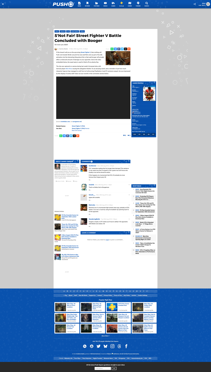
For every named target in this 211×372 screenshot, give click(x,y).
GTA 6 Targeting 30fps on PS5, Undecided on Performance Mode (145, 251)
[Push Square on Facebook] (126, 346)
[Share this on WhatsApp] (112, 49)
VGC (128, 358)
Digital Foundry (97, 358)
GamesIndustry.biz (137, 358)
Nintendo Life (68, 358)
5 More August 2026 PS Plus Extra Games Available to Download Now (70, 236)
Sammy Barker (63, 49)
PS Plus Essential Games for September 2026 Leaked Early (70, 216)
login (107, 240)
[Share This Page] (195, 4)
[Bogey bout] (118, 58)
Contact (99, 295)
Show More (105, 336)
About (70, 295)
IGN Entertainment (95, 354)
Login (200, 5)
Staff (75, 295)
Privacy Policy (108, 295)
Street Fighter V (86, 52)
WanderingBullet (94, 219)
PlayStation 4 (135, 91)
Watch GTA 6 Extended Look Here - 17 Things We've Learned (144, 224)
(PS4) (78, 126)
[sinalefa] (84, 189)
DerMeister (92, 166)
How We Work (83, 295)
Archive (134, 295)
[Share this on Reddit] (128, 49)
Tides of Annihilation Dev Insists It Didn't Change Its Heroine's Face (145, 244)
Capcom (62, 31)
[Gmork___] (84, 200)
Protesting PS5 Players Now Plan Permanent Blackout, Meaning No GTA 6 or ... (145, 198)
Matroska (92, 205)
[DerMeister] (84, 171)
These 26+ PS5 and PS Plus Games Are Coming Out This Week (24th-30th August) (70, 225)
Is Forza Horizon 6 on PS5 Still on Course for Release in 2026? (145, 231)
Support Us (92, 295)
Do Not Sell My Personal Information (129, 354)
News (56, 31)
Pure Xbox (77, 358)
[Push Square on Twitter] (99, 346)
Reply (75, 181)
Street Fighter (74, 31)
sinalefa (91, 185)
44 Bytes (108, 354)
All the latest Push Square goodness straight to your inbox (105, 365)
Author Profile (60, 181)
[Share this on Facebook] (118, 49)
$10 (153, 134)
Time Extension (86, 358)
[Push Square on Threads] (119, 346)
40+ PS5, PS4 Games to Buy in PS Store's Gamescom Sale (70, 255)
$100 (134, 134)
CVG (145, 358)
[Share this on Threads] (125, 49)
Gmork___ (92, 195)
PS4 (68, 31)
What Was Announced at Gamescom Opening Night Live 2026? (143, 237)
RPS (150, 358)
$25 (149, 134)
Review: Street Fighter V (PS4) (139, 125)
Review (80, 128)
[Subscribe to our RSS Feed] (85, 346)
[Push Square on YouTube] (92, 346)
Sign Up (203, 5)
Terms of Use (118, 295)
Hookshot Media (80, 354)
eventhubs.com (65, 121)
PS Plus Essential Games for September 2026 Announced (70, 246)
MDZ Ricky (69, 68)
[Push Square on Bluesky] (105, 346)
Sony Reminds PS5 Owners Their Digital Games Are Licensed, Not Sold (145, 191)
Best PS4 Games (77, 130)
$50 (144, 134)
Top (65, 295)
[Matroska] (84, 210)
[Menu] (3, 4)
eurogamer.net (77, 121)
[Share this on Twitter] (122, 49)
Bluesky (69, 181)
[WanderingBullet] (84, 224)
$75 (139, 134)
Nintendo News (108, 358)
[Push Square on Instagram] (112, 346)
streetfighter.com (136, 128)
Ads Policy (127, 295)
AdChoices (116, 354)
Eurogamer (122, 358)
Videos (82, 31)
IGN (116, 358)
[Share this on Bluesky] (115, 49)
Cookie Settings (142, 295)
